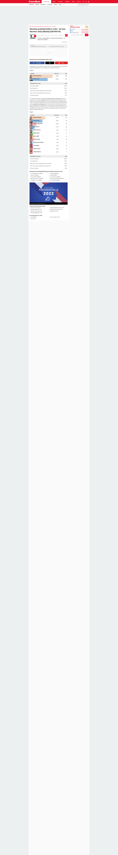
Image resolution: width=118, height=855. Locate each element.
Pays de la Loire (48, 26)
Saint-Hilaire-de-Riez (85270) (57, 38)
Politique (31, 4)
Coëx (50, 46)
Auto (73, 1)
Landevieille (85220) (54, 173)
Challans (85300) (46, 38)
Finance (67, 1)
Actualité (73, 29)
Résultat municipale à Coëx (36, 211)
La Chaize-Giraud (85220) (55, 176)
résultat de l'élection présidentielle (53, 98)
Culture (60, 1)
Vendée (54, 26)
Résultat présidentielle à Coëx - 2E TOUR (39, 46)
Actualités (46, 1)
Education (49, 4)
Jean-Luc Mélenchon (37, 123)
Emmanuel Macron (37, 75)
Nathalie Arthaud (37, 151)
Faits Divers (43, 4)
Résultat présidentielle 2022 (38, 26)
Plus (78, 1)
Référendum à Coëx (54, 211)
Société (37, 4)
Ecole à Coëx (33, 218)
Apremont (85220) (34, 175)
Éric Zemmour (36, 126)
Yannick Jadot (36, 132)
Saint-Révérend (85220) (36, 176)
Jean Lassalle (36, 136)
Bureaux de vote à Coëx (36, 207)
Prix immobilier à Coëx (55, 217)
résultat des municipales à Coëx (39, 104)
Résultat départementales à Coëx (57, 207)
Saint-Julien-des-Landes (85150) (56, 178)
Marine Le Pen (36, 78)
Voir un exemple (85, 29)
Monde (55, 4)
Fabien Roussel (36, 139)
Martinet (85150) (53, 175)
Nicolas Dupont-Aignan (38, 142)
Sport (53, 1)
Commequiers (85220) (55, 180)
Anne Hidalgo (36, 145)
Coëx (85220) (33, 217)
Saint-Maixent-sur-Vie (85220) (37, 178)
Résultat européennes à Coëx (56, 209)
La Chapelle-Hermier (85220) (37, 173)
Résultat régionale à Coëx (36, 209)
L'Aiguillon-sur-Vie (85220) (36, 180)
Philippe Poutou (36, 148)
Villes (60, 4)
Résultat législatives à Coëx (36, 212)
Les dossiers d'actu (75, 32)
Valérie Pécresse (37, 129)
